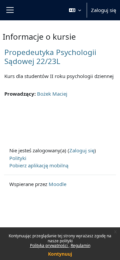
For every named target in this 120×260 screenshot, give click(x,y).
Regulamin (80, 245)
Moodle (57, 184)
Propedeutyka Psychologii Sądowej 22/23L (50, 56)
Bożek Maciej (52, 93)
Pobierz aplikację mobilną (38, 165)
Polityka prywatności (49, 245)
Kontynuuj (60, 254)
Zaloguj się (103, 10)
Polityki (17, 158)
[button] (75, 10)
